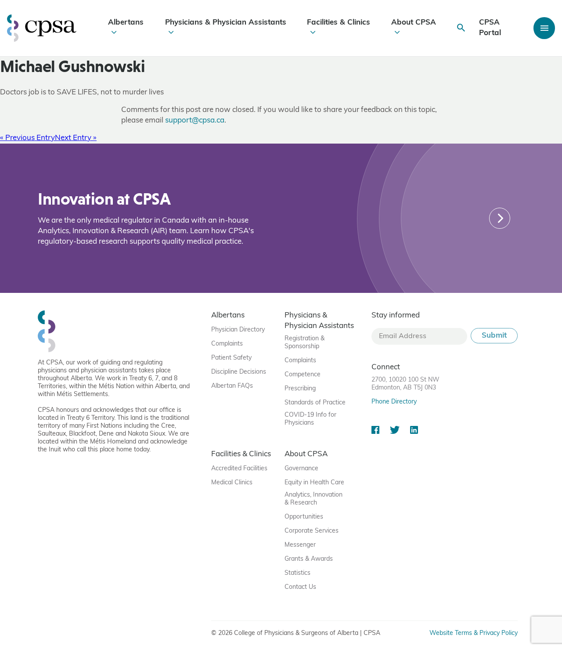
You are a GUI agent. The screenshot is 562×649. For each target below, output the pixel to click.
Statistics (297, 573)
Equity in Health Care (314, 483)
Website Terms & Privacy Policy (473, 633)
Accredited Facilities (239, 468)
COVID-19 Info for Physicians (310, 419)
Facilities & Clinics (338, 22)
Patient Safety (231, 358)
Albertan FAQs (232, 386)
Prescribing (300, 389)
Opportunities (304, 517)
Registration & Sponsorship (304, 342)
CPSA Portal (490, 28)
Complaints (227, 344)
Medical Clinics (231, 483)
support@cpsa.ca (194, 120)
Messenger (300, 545)
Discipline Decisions (238, 372)
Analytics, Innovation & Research (313, 499)
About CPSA (413, 22)
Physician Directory (238, 330)
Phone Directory (394, 402)
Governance (301, 468)
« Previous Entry (27, 138)
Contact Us (300, 587)
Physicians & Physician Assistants (225, 22)
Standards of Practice (315, 403)
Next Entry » (76, 138)
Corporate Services (312, 531)
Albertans (126, 22)
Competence (303, 374)
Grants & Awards (309, 559)
